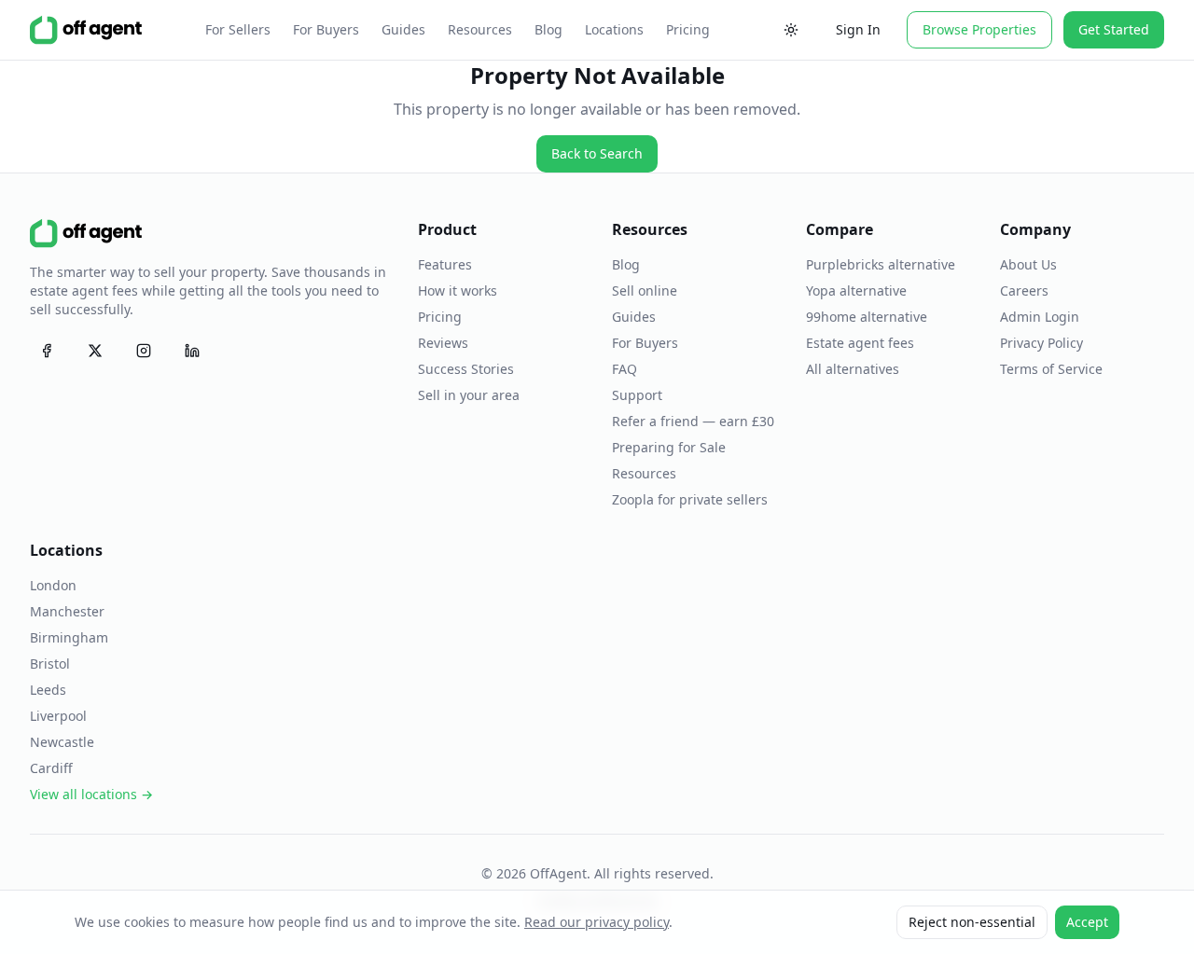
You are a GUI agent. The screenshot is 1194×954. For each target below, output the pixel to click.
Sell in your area (469, 395)
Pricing (688, 29)
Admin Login (1039, 316)
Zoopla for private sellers (690, 499)
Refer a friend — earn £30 (693, 421)
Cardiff (51, 768)
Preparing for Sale (669, 447)
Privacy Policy (1041, 343)
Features (445, 264)
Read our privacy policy (596, 922)
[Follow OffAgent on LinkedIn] (192, 350)
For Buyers (326, 29)
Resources (480, 29)
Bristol (50, 663)
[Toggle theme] (791, 29)
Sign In (858, 29)
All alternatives (852, 369)
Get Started (1113, 29)
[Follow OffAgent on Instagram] (143, 350)
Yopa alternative (856, 290)
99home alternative (866, 316)
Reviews (443, 343)
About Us (1028, 264)
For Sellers (238, 29)
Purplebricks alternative (880, 264)
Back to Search (597, 153)
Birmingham (69, 637)
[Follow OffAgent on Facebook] (46, 350)
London (53, 585)
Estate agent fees (860, 343)
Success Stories (466, 369)
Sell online (644, 290)
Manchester (67, 611)
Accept (1087, 922)
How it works (457, 290)
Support (637, 395)
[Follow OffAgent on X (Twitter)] (95, 350)
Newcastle (62, 742)
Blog (548, 29)
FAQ (624, 369)
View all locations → (91, 794)
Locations (614, 29)
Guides (403, 29)
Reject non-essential (972, 922)
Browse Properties (979, 29)
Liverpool (58, 716)
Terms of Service (1051, 369)
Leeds (48, 689)
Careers (1024, 290)
